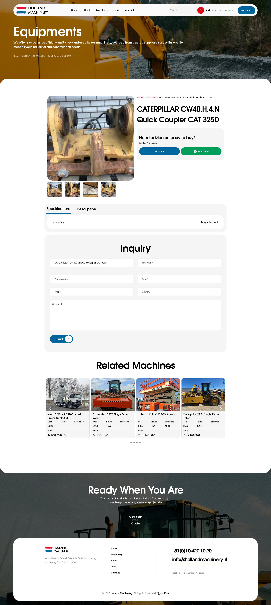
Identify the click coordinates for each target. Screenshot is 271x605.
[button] (224, 10)
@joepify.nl (163, 593)
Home (140, 97)
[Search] (200, 10)
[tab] (58, 210)
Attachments (152, 97)
